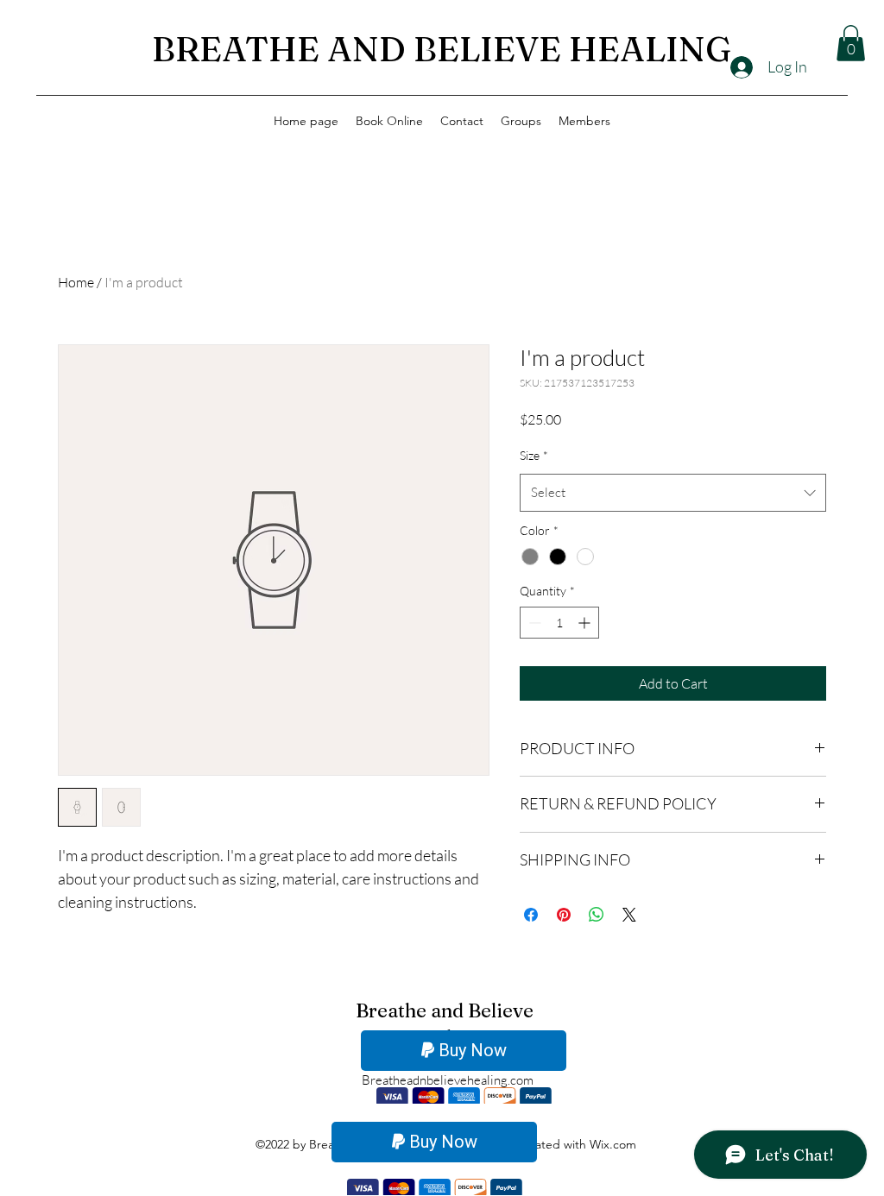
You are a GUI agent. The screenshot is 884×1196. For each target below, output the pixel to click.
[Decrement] (533, 622)
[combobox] (673, 493)
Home (76, 282)
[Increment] (586, 622)
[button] (851, 43)
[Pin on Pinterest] (563, 914)
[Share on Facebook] (531, 914)
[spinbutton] (559, 622)
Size (534, 455)
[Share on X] (629, 914)
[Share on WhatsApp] (596, 914)
